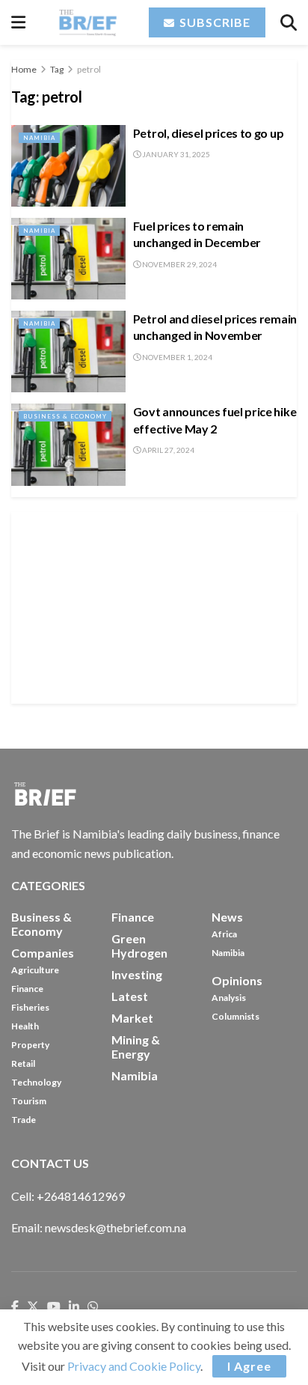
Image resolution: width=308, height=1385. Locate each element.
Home (24, 69)
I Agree (249, 1366)
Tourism (28, 1101)
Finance (27, 988)
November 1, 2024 (176, 357)
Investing (136, 974)
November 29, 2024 (179, 264)
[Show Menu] (18, 22)
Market (132, 1018)
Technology (36, 1082)
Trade (23, 1119)
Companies (42, 953)
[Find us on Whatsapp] (92, 1307)
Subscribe (213, 22)
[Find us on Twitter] (33, 1307)
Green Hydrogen (139, 945)
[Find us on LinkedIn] (74, 1307)
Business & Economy (65, 416)
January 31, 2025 (175, 154)
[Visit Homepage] (87, 22)
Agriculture (35, 969)
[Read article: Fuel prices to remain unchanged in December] (68, 258)
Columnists (235, 1016)
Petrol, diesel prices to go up (208, 133)
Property (30, 1044)
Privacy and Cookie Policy (133, 1366)
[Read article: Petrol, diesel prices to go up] (68, 166)
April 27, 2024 (167, 449)
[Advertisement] (154, 605)
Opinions (237, 980)
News (227, 917)
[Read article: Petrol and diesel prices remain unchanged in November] (68, 351)
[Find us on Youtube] (54, 1307)
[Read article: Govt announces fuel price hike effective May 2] (68, 444)
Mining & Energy (135, 1046)
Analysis (229, 997)
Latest (129, 996)
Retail (23, 1063)
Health (25, 1026)
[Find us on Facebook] (15, 1307)
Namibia (39, 137)
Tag (57, 69)
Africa (224, 934)
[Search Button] (288, 22)
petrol (89, 69)
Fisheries (30, 1007)
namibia (134, 1075)
